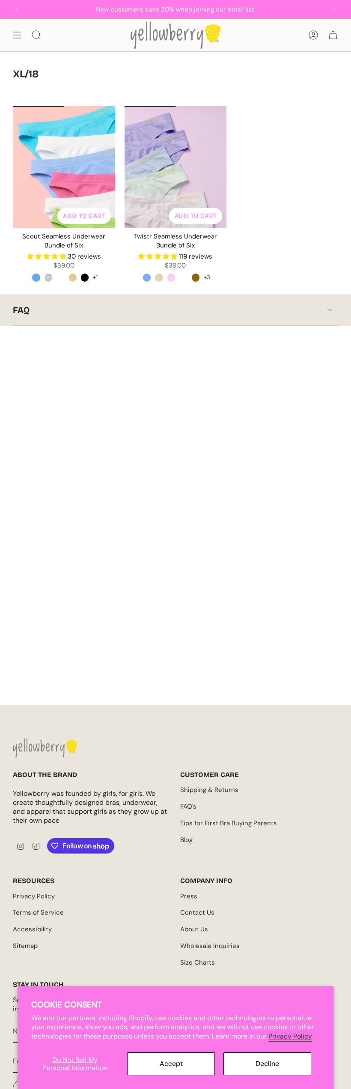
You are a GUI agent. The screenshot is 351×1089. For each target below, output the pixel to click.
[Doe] (159, 277)
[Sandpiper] (73, 277)
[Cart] (333, 34)
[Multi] (147, 277)
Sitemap (25, 946)
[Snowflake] (60, 277)
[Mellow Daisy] (48, 277)
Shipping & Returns (209, 790)
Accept (171, 1063)
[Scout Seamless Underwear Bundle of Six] (64, 167)
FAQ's (188, 806)
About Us (194, 929)
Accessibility (32, 929)
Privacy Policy (290, 1036)
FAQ (21, 310)
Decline (267, 1063)
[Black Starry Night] (85, 277)
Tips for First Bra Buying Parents (228, 823)
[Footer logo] (45, 747)
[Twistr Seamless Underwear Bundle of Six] (176, 167)
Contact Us (197, 912)
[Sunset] (195, 277)
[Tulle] (171, 277)
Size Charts (197, 962)
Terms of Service (38, 912)
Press (188, 896)
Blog (186, 840)
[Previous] (17, 9)
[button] (47, 256)
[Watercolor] (36, 277)
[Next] (334, 9)
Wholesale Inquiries (210, 946)
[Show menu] (17, 34)
